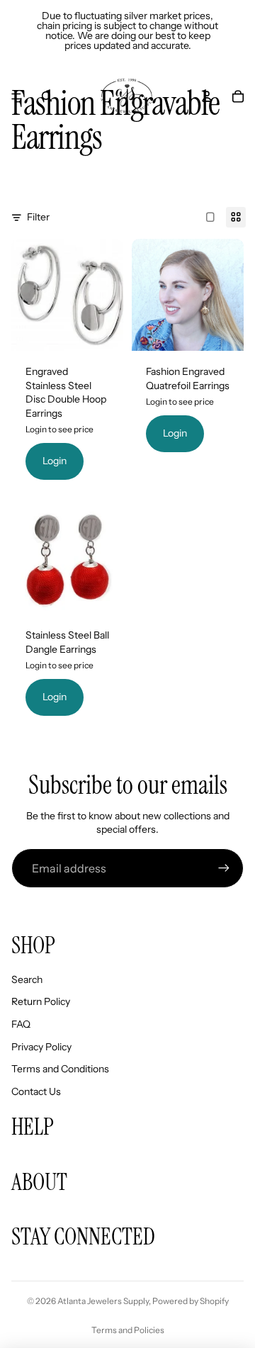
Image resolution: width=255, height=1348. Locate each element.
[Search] (46, 96)
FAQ (20, 1024)
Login (54, 460)
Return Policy (40, 1001)
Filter (38, 216)
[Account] (206, 96)
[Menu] (16, 96)
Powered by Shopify (190, 1301)
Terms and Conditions (60, 1068)
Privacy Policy (41, 1046)
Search (26, 979)
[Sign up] (223, 868)
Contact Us (36, 1091)
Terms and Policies (127, 1330)
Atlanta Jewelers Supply (103, 1301)
